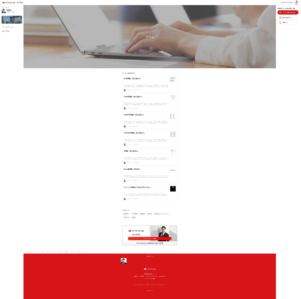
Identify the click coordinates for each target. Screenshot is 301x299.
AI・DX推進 (134, 214)
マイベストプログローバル (160, 284)
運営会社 (136, 276)
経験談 (134, 217)
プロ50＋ (148, 284)
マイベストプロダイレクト (139, 284)
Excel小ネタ (135, 90)
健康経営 (142, 214)
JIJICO (152, 284)
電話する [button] (285, 22)
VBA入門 (150, 214)
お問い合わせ (162, 276)
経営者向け (126, 214)
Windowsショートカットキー (162, 214)
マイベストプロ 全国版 (149, 278)
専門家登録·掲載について (150, 274)
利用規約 (142, 276)
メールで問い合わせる (289, 12)
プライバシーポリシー (151, 276)
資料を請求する (287, 17)
